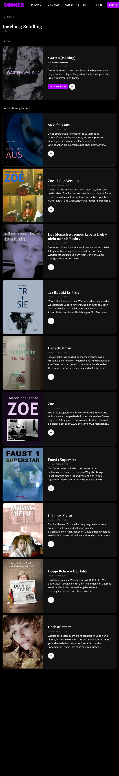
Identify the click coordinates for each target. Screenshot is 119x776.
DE (84, 5)
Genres (69, 4)
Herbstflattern (59, 627)
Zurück (10, 16)
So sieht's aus (59, 125)
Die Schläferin (59, 348)
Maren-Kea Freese (60, 62)
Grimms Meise (60, 515)
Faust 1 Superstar (62, 459)
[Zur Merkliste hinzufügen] (72, 87)
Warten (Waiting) (61, 58)
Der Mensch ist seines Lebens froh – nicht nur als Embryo (77, 236)
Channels (54, 4)
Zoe (51, 404)
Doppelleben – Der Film (67, 571)
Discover (36, 4)
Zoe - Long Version (63, 180)
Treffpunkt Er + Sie (63, 292)
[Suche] (77, 4)
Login (98, 5)
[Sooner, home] (14, 5)
